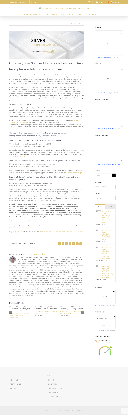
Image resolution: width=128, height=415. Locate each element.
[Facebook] (90, 375)
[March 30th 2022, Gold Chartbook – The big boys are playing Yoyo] (98, 230)
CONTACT (13, 388)
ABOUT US (14, 380)
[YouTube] (95, 375)
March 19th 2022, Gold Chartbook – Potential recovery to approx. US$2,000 (106, 217)
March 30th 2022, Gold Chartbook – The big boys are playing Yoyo (107, 235)
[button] (101, 14)
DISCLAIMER (52, 384)
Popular (100, 206)
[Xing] (87, 375)
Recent (110, 206)
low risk (46, 231)
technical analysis (69, 231)
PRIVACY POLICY (54, 392)
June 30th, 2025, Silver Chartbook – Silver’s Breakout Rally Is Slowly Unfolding (107, 271)
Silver (51, 231)
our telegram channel (17, 156)
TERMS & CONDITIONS (56, 396)
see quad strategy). (75, 173)
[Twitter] (93, 375)
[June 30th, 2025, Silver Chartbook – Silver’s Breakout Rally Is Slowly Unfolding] (98, 266)
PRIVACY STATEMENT (55, 388)
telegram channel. (28, 221)
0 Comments (25, 233)
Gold (41, 231)
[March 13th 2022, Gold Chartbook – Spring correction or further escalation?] (98, 247)
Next (81, 24)
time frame (79, 231)
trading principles (14, 233)
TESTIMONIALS (15, 384)
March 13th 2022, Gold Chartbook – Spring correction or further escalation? (106, 253)
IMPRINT (51, 380)
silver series (58, 120)
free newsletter (27, 227)
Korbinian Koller (16, 231)
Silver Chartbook (59, 231)
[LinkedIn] (84, 375)
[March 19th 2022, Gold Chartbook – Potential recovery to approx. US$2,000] (98, 211)
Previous (74, 24)
